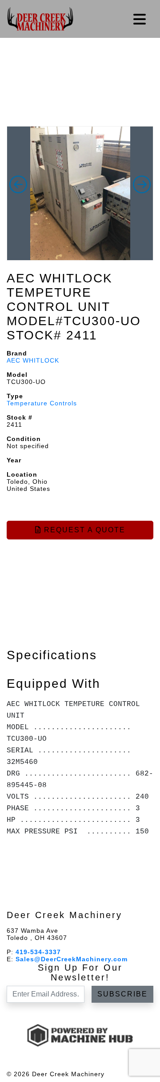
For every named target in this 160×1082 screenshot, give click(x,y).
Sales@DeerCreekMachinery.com (72, 959)
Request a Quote (83, 530)
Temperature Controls (42, 403)
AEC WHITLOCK (33, 360)
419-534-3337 (38, 951)
